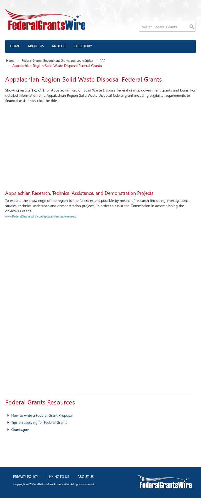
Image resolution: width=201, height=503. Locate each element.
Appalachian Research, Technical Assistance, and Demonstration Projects (79, 193)
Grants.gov (20, 429)
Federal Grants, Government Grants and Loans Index (57, 60)
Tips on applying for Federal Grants (39, 422)
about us (85, 477)
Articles (59, 46)
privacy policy (25, 477)
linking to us (58, 477)
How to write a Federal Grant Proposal (41, 415)
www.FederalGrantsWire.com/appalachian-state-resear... (41, 216)
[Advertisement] (100, 145)
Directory (83, 46)
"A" (102, 60)
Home (15, 46)
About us (36, 46)
